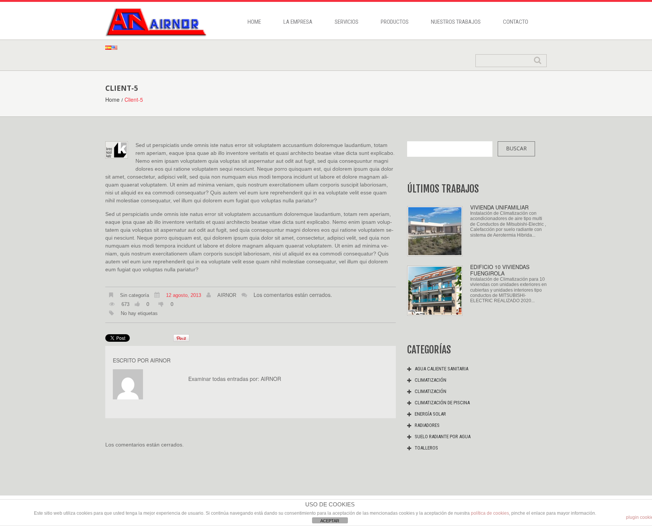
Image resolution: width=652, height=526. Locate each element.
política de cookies (490, 513)
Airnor (226, 295)
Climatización (430, 380)
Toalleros (426, 448)
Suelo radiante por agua (443, 436)
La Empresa (297, 21)
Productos (395, 21)
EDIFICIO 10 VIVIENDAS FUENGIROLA (499, 270)
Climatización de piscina (442, 402)
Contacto (515, 21)
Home (254, 21)
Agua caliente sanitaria (441, 369)
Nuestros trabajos (456, 21)
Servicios (346, 21)
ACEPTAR (329, 520)
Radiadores (427, 425)
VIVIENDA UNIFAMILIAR (499, 207)
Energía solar (430, 414)
